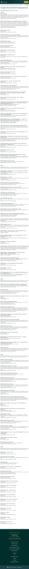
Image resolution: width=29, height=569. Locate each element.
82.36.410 (8, 448)
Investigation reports (14, 550)
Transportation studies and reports (14, 547)
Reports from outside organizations (14, 548)
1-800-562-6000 (14, 535)
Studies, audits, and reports (15, 541)
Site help (14, 558)
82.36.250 (8, 280)
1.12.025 (25, 168)
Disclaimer (14, 567)
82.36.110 (8, 167)
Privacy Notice (19, 567)
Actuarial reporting (14, 545)
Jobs (14, 554)
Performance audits (14, 543)
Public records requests (14, 556)
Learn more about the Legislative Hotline (14, 538)
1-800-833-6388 (17, 536)
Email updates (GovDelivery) (14, 561)
